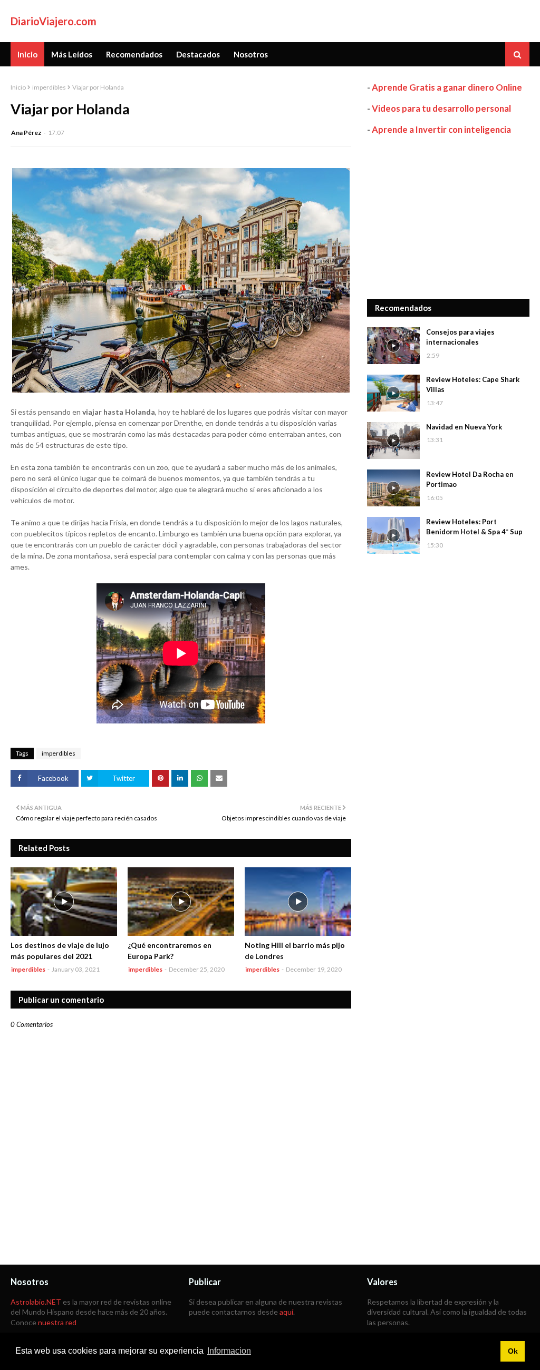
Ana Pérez (26, 132)
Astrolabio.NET (36, 1301)
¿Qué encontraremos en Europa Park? (169, 951)
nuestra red (57, 1322)
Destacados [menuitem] (198, 54)
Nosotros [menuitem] (251, 54)
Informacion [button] (229, 1350)
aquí (286, 1311)
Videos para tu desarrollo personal (441, 108)
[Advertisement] (448, 217)
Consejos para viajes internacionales (460, 337)
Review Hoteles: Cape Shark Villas (472, 384)
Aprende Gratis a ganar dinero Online (447, 87)
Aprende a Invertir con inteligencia (441, 129)
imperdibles (49, 87)
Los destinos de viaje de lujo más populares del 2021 (60, 951)
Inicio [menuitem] (27, 54)
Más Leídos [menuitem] (71, 54)
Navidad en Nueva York (464, 427)
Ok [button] (513, 1351)
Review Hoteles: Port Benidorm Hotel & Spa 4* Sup (474, 526)
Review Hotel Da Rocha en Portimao (470, 479)
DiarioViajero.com (54, 21)
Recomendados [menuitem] (134, 54)
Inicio (18, 87)
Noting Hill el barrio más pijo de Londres (295, 951)
